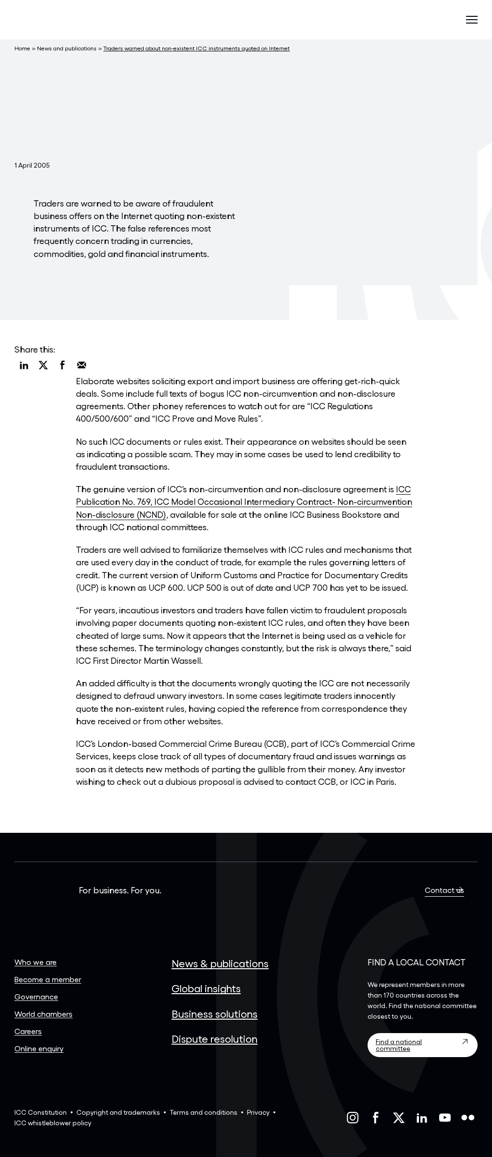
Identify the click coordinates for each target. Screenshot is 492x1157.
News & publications (220, 963)
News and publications (67, 48)
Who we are (35, 961)
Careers (28, 1030)
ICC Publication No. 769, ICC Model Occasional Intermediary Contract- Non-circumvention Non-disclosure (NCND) (244, 501)
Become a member (47, 979)
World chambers (43, 1013)
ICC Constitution (40, 1112)
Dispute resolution (215, 1038)
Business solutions (215, 1013)
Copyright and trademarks (118, 1112)
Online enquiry (38, 1048)
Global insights (206, 988)
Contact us (444, 889)
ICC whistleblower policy (52, 1123)
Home (22, 48)
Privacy (258, 1112)
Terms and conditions (203, 1112)
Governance (36, 996)
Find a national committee (399, 1044)
